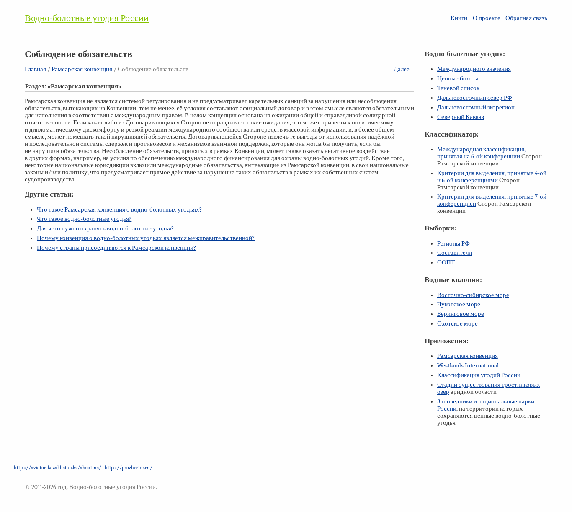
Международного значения (474, 68)
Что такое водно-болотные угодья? (84, 218)
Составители (454, 252)
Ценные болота (458, 78)
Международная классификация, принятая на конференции (481, 153)
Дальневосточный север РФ (474, 97)
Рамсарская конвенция (82, 69)
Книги (459, 18)
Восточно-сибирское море (473, 295)
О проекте (486, 18)
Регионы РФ (453, 243)
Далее (402, 69)
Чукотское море (458, 304)
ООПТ (446, 262)
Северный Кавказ (460, 117)
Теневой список (458, 88)
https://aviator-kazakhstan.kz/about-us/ (57, 468)
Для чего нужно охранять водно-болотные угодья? (105, 228)
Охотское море (457, 323)
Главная (35, 69)
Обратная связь (526, 18)
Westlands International (468, 365)
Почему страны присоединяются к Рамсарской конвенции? (116, 247)
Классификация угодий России (478, 375)
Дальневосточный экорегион (476, 107)
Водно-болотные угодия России (87, 18)
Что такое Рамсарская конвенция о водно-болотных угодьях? (119, 209)
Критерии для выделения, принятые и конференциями (491, 177)
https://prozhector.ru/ (128, 468)
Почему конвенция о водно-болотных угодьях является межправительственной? (146, 238)
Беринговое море (460, 314)
